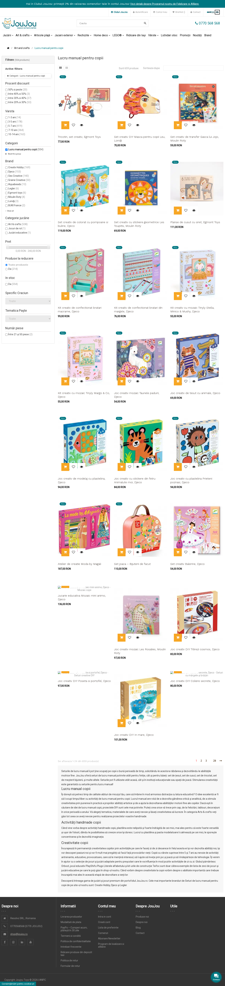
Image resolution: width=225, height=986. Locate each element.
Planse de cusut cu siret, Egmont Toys (195, 222)
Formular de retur (70, 966)
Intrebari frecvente (71, 946)
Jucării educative (19, 232)
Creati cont (104, 922)
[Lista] (66, 67)
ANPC (42, 979)
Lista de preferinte (108, 927)
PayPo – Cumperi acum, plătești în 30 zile (74, 929)
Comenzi (103, 933)
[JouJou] (19, 23)
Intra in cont (104, 916)
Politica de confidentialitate (76, 941)
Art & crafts (18, 224)
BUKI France (16, 205)
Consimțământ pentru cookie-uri (18, 983)
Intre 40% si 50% (19, 93)
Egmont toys (17, 192)
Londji (13, 201)
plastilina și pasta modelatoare (161, 832)
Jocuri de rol (16, 228)
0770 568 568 (209, 23)
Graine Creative (19, 180)
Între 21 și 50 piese (20, 334)
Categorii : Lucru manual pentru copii (27, 76)
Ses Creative (18, 175)
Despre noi (141, 922)
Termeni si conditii (71, 935)
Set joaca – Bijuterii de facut (132, 564)
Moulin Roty (16, 197)
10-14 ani (16, 134)
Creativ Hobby (19, 167)
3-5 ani (15, 121)
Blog (138, 927)
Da (13, 268)
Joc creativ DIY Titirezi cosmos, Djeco (195, 649)
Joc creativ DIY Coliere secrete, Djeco (195, 681)
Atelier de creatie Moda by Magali (79, 564)
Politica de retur (69, 960)
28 (214, 760)
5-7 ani (15, 125)
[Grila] (60, 67)
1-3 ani (14, 117)
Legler (13, 188)
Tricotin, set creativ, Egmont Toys (79, 136)
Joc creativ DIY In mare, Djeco (134, 734)
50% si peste (17, 89)
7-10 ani (16, 130)
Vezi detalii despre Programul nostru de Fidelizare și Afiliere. (164, 3)
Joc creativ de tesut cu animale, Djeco (195, 393)
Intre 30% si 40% (19, 98)
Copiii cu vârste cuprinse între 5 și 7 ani (173, 852)
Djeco (14, 171)
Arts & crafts (205, 812)
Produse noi (142, 916)
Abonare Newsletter (109, 938)
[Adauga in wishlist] (73, 125)
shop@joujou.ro (19, 934)
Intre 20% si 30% (19, 102)
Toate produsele (18, 264)
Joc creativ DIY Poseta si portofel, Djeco (84, 681)
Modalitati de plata (71, 922)
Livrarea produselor (71, 916)
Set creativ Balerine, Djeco (187, 564)
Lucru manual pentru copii (25, 149)
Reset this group (14, 154)
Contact (140, 933)
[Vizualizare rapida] (81, 125)
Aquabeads (17, 184)
